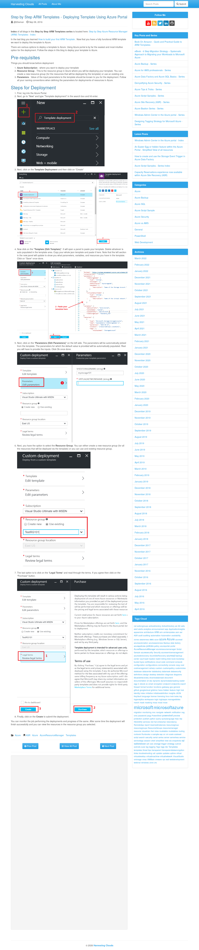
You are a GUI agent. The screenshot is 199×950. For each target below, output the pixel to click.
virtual (179, 753)
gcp (171, 687)
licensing (161, 696)
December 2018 (142, 487)
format (143, 687)
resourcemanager (170, 728)
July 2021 (139, 309)
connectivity (163, 665)
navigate (159, 712)
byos (142, 662)
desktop (153, 674)
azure (162, 639)
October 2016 (141, 577)
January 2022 (141, 271)
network (167, 712)
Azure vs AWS (141, 223)
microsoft (143, 707)
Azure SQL (140, 203)
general (177, 687)
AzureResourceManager (52, 735)
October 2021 (141, 290)
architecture (149, 632)
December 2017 (142, 545)
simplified (160, 740)
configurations (151, 665)
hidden (166, 690)
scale (171, 734)
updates (166, 753)
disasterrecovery (141, 677)
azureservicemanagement (172, 652)
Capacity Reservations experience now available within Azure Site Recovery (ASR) (158, 173)
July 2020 (139, 373)
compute (178, 662)
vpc (163, 759)
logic (156, 699)
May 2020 (139, 385)
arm (161, 632)
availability (175, 635)
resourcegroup (172, 725)
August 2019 (141, 436)
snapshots (176, 740)
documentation (140, 680)
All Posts (43, 3)
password (142, 715)
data (172, 643)
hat (155, 721)
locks (176, 696)
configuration (139, 665)
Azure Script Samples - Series (149, 95)
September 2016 (143, 583)
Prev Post (31, 746)
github (136, 690)
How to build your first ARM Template (56, 39)
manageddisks (174, 699)
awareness (144, 639)
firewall (137, 687)
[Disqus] (69, 800)
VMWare (151, 759)
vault (142, 658)
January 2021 (141, 347)
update (159, 753)
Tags (158, 746)
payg (149, 715)
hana (160, 690)
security (149, 737)
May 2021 (139, 322)
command (170, 662)
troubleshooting (145, 753)
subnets (137, 746)
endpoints (175, 683)
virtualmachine (152, 756)
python (152, 718)
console (172, 665)
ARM (156, 632)
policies (150, 645)
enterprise (161, 721)
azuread (178, 639)
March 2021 (140, 334)
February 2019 (142, 475)
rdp (180, 718)
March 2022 (140, 258)
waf (167, 759)
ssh (147, 743)
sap (161, 734)
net (135, 626)
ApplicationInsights (177, 629)
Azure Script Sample (145, 210)
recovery (138, 721)
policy (157, 645)
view (167, 740)
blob (169, 658)
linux (168, 696)
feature (173, 690)
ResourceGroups (155, 728)
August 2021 (141, 302)
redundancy (172, 721)
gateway (165, 687)
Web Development (144, 242)
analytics (147, 629)
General (139, 229)
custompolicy (169, 668)
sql (183, 740)
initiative (149, 693)
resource (137, 731)
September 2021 (143, 296)
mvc (153, 712)
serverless (174, 737)
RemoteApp (139, 725)
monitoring (146, 712)
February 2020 (142, 398)
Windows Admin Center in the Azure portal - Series (160, 114)
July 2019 (139, 443)
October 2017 (141, 558)
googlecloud (145, 690)
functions (157, 687)
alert (136, 629)
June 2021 (140, 315)
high (178, 690)
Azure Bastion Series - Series (149, 108)
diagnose (169, 674)
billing (164, 658)
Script (179, 649)
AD (179, 626)
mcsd (160, 702)
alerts (140, 629)
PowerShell (140, 235)
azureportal (165, 646)
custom (158, 668)
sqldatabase (140, 743)
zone (151, 762)
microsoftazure (168, 707)
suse (143, 746)
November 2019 (142, 417)
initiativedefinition (160, 693)
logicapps (163, 699)
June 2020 (140, 379)
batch (158, 658)
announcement (158, 629)
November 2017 (142, 551)
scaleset (177, 734)
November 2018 (142, 494)
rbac (177, 718)
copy (178, 665)
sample (155, 734)
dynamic (156, 680)
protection (138, 718)
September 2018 (143, 507)
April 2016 (140, 609)
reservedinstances (158, 725)
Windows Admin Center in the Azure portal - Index (159, 140)
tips (149, 750)
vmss (144, 759)
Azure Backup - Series (146, 63)
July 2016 (139, 596)
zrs (155, 762)
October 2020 (141, 366)
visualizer (146, 731)
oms (135, 715)
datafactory (156, 671)
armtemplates (169, 632)
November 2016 (142, 570)
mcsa (155, 702)
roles (157, 731)
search (142, 737)
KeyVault (137, 696)
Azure (18, 735)
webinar (137, 762)
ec (147, 683)
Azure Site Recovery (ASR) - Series (152, 102)
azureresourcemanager (166, 649)
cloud (158, 662)
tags (163, 746)
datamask (166, 671)
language (146, 696)
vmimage (138, 759)
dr (148, 680)
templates (138, 750)
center (136, 658)
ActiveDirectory (168, 626)
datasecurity (176, 671)
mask (142, 702)
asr (181, 632)
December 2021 (142, 277)
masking (148, 702)
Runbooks (145, 734)
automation (156, 635)
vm (167, 734)
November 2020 (142, 360)
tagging (152, 746)
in (138, 683)
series (161, 737)
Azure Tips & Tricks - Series (148, 89)
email (150, 683)
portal (172, 646)
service (182, 737)
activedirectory (155, 626)
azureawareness (156, 643)
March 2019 (140, 468)
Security (157, 652)
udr (154, 753)
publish (146, 718)
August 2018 (141, 513)
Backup (167, 643)
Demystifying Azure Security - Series (152, 82)
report (147, 725)
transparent (156, 750)
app (166, 629)
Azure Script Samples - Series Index (152, 165)
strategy (171, 743)
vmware (158, 759)
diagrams (178, 674)
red (152, 721)
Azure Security (142, 216)
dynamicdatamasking (170, 680)
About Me (56, 3)
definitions (138, 674)
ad (176, 626)
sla (170, 740)
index (143, 693)
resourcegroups (140, 728)
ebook (142, 683)
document (168, 677)
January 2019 (141, 481)
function (149, 687)
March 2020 (140, 392)
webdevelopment (177, 759)
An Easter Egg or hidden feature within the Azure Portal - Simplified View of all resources (159, 148)
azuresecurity (147, 652)
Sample (137, 652)
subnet (178, 743)
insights (172, 693)
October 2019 (141, 424)
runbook (137, 734)
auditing (146, 635)
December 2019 (142, 411)
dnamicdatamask (156, 677)
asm (177, 632)
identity (137, 693)
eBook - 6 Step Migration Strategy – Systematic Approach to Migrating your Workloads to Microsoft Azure (160, 54)
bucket (136, 662)
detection (161, 674)
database (138, 671)
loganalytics (139, 699)
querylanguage (168, 718)
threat (145, 750)
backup (179, 655)
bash (146, 658)
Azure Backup (141, 197)
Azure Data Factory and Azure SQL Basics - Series (160, 76)
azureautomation (141, 643)
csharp (152, 668)
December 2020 (142, 353)
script (136, 737)
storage (157, 743)
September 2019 (143, 430)
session (147, 740)
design (146, 674)
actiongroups (142, 626)
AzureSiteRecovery (158, 655)
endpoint (167, 683)
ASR (28, 735)
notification (176, 712)
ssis (151, 743)
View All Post (70, 746)
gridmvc (154, 690)
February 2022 (142, 264)
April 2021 (140, 328)
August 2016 (141, 589)
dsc (150, 680)
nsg (183, 712)
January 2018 (141, 538)
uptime (173, 753)
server (166, 737)
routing (182, 731)
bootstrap (180, 658)
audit (140, 635)
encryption (158, 683)
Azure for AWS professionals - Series (153, 70)
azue (156, 639)
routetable (163, 731)
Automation (166, 635)
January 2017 (141, 564)
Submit (182, 3)
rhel (152, 731)
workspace (149, 699)
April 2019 (140, 462)
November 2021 (142, 283)
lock (172, 696)
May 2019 (139, 455)
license (154, 696)
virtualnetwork (166, 756)
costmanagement (141, 668)
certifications (150, 662)
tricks (136, 753)
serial (155, 737)
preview (176, 715)
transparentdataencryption (173, 750)
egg (135, 683)
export (183, 683)
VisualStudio (178, 756)
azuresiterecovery (141, 655)
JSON (178, 693)
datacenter (146, 671)
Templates (71, 735)
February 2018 (142, 532)
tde (166, 746)
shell (153, 740)
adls (183, 626)
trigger (164, 743)
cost (182, 665)
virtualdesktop (140, 756)
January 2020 (141, 404)
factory (177, 643)
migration (138, 712)
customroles (180, 668)
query (158, 718)
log (180, 696)
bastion (152, 658)
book (173, 658)
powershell (167, 715)
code (163, 662)
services (146, 721)
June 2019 (140, 449)
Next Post (109, 746)
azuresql (171, 655)
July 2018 (139, 519)
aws (152, 639)
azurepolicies (140, 645)
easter (182, 680)
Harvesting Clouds (22, 4)
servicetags (138, 740)
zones (136, 639)
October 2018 (141, 500)
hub (182, 690)
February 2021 (142, 341)
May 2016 (139, 602)
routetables (173, 731)
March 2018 (140, 526)
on (164, 734)
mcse (165, 702)
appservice (138, 632)
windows (145, 762)
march (136, 702)
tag (147, 746)
